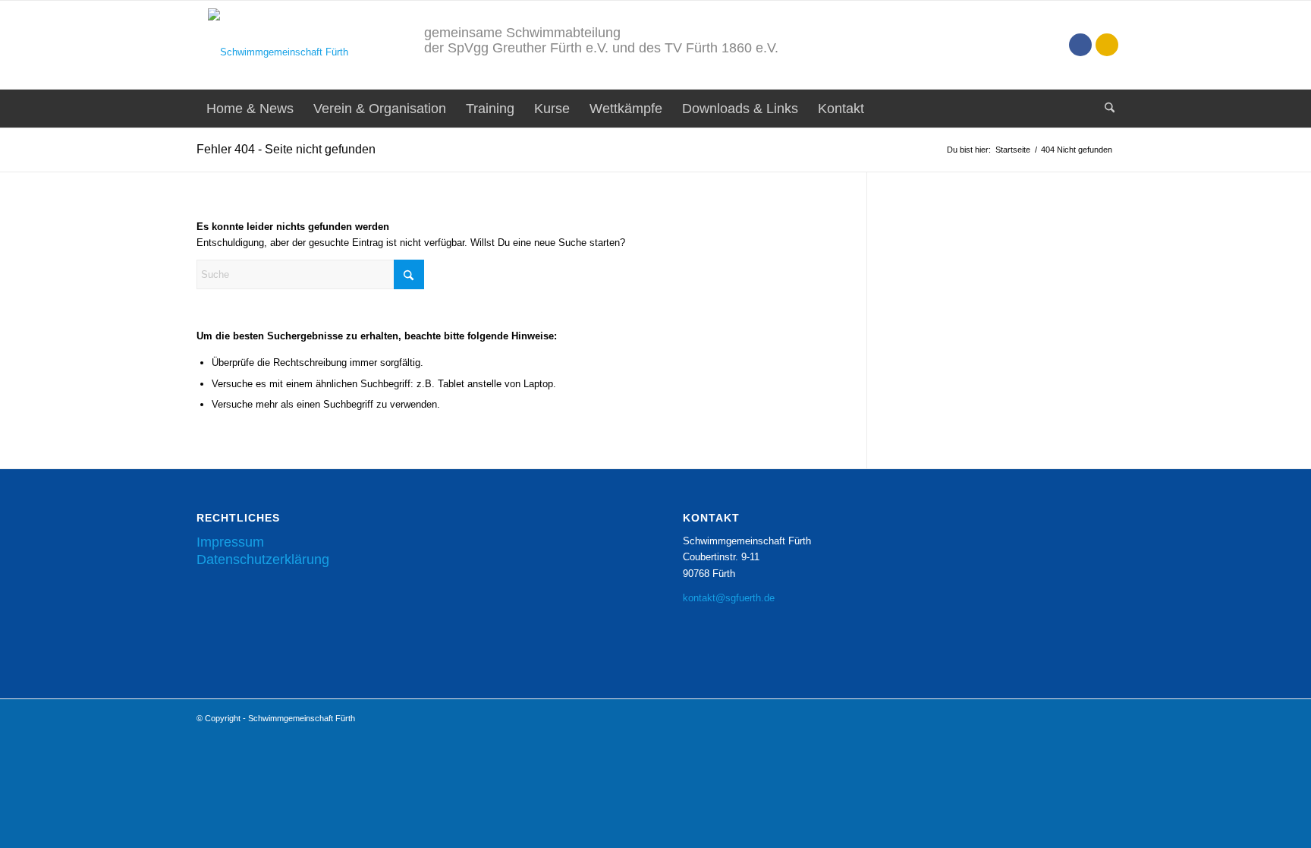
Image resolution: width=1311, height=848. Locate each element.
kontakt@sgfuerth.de (729, 598)
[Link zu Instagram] (1107, 44)
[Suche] (1105, 109)
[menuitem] (249, 109)
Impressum (230, 542)
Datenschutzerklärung (262, 559)
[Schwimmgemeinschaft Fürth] (272, 45)
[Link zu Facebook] (1080, 44)
